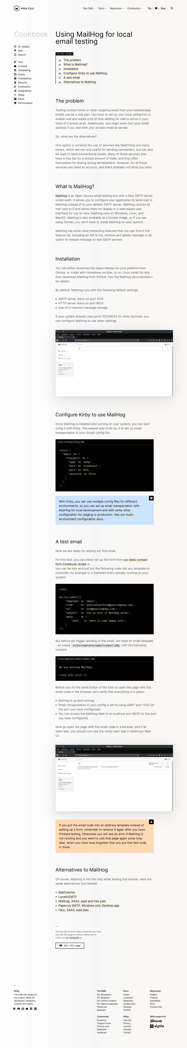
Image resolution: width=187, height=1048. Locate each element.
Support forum (104, 1023)
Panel (21, 98)
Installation (71, 69)
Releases (101, 1010)
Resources (116, 8)
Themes (154, 997)
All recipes (24, 46)
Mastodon (102, 1029)
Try (149, 8)
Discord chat (103, 1026)
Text (20, 62)
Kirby (27, 8)
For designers (103, 997)
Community (133, 8)
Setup (21, 94)
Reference (128, 1000)
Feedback (102, 1020)
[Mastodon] (14, 1009)
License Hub (156, 1007)
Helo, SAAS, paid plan (73, 910)
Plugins (153, 994)
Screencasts (129, 1004)
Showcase (102, 1007)
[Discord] (31, 1009)
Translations (24, 78)
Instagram (102, 1032)
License (127, 1026)
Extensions (24, 86)
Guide (126, 994)
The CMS (88, 8)
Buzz (152, 1004)
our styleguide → (74, 937)
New (20, 50)
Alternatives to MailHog (80, 82)
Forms (21, 74)
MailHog (61, 195)
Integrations (24, 90)
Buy (163, 8)
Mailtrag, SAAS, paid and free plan (82, 901)
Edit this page (72, 945)
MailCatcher (66, 892)
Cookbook (31, 34)
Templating (24, 70)
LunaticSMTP (67, 896)
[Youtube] (27, 1009)
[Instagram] (23, 1009)
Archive (127, 1010)
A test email (72, 77)
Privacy (127, 1023)
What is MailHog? (76, 64)
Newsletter (155, 1000)
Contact (127, 1032)
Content (22, 66)
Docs (101, 8)
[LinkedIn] (35, 1009)
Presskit (127, 1029)
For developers (104, 994)
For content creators (106, 1000)
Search (22, 54)
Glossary (127, 1007)
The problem (72, 60)
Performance (25, 103)
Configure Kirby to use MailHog (85, 73)
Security (22, 82)
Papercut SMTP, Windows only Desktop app (88, 905)
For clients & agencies (107, 1004)
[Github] (19, 1009)
